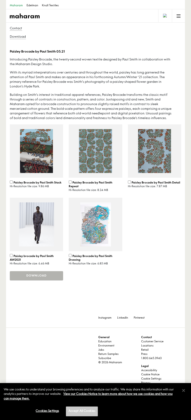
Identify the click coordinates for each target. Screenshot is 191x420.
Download (18, 37)
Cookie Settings (151, 378)
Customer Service (152, 341)
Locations (147, 345)
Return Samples (108, 354)
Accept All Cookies (81, 411)
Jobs (101, 350)
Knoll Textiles (50, 5)
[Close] (183, 390)
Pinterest (139, 318)
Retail (145, 350)
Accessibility (149, 370)
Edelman (32, 5)
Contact (16, 28)
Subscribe (104, 358)
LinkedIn (122, 318)
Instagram (105, 318)
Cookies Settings (47, 411)
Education (105, 341)
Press (144, 354)
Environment (106, 345)
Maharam (16, 5)
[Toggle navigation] (164, 15)
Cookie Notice (150, 374)
